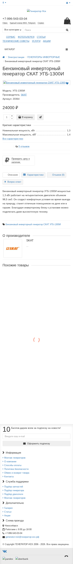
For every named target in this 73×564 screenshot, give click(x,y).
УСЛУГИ (36, 41)
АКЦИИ (47, 41)
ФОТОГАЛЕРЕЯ (26, 37)
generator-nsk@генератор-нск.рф (22, 537)
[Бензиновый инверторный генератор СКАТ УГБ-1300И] (36, 82)
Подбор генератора (14, 490)
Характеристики (35, 175)
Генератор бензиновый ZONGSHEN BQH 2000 (30, 351)
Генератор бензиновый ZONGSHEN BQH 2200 (30, 388)
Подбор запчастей (13, 486)
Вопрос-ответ (14, 182)
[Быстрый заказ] (40, 117)
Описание (13, 175)
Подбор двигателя (13, 494)
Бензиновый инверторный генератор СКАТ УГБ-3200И (34, 276)
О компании (10, 461)
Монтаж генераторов (14, 457)
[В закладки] (67, 83)
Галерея (8, 508)
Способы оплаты (12, 465)
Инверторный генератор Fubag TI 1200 (25, 315)
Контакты (9, 476)
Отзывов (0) (58, 175)
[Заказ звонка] (66, 556)
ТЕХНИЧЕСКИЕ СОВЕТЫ (16, 41)
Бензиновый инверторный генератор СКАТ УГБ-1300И (33, 224)
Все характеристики (13, 138)
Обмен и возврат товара (16, 473)
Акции (7, 515)
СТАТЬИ (41, 37)
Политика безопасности (16, 469)
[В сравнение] (67, 87)
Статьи (7, 511)
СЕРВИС (10, 37)
